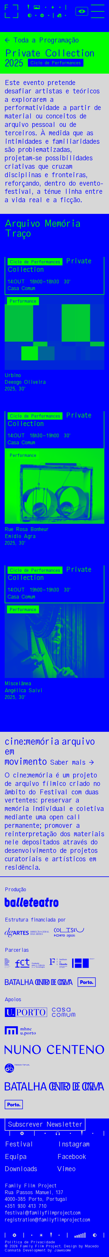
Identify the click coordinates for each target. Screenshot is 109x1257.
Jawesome (62, 1250)
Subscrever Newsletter (45, 1124)
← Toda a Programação (42, 40)
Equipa (15, 1156)
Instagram (73, 1144)
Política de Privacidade (30, 1242)
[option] (54, 343)
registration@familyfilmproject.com (47, 1220)
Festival (19, 1144)
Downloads (21, 1168)
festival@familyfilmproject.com (43, 1213)
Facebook (71, 1156)
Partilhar (87, 720)
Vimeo (66, 1168)
